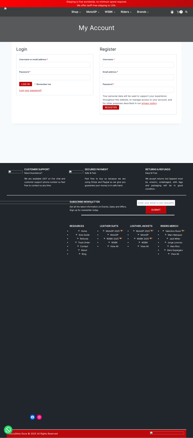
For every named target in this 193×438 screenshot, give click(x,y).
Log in (25, 84)
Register (111, 107)
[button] (8, 430)
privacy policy (149, 103)
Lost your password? (30, 90)
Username (113, 59)
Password (29, 72)
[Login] (172, 12)
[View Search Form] (186, 12)
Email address (115, 72)
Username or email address (38, 59)
